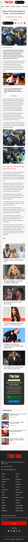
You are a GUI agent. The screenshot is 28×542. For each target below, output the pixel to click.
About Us (18, 502)
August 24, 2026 (13, 417)
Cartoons (18, 489)
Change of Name (20, 510)
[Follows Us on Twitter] (18, 23)
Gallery (3, 492)
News (2, 487)
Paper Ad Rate (19, 508)
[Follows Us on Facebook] (15, 23)
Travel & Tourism (20, 497)
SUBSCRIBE (14, 523)
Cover (2, 476)
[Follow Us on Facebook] (8, 531)
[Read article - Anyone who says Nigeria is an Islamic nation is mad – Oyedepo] (5, 424)
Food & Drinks (4, 489)
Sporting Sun (19, 479)
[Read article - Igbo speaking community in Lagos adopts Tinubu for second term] (5, 416)
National (8, 6)
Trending (18, 500)
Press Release (19, 492)
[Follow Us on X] (11, 531)
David (16, 19)
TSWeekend (4, 510)
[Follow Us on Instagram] (19, 531)
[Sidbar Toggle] (1, 2)
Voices (17, 474)
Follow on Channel (14, 397)
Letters (3, 495)
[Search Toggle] (26, 2)
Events (3, 500)
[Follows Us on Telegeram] (25, 23)
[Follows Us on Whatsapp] (21, 23)
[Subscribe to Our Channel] (14, 531)
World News (18, 484)
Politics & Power (5, 479)
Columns (13, 6)
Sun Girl (17, 495)
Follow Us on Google (20, 2)
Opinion (3, 508)
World (17, 476)
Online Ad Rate (19, 505)
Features (18, 487)
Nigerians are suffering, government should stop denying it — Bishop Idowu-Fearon (17, 439)
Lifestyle (3, 505)
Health (3, 502)
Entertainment (4, 497)
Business (19, 6)
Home (2, 6)
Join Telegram (14, 401)
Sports (3, 484)
